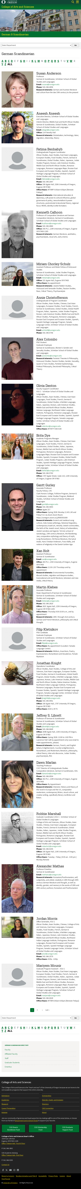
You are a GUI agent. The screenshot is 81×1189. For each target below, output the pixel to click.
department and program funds (26, 1121)
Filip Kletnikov (47, 629)
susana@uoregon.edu (50, 84)
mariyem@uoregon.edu (51, 995)
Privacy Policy (53, 1176)
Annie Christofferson (52, 297)
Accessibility (42, 1176)
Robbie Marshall (48, 813)
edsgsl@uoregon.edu (50, 130)
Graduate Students (12, 1062)
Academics (5, 1100)
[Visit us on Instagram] (14, 1170)
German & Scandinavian (15, 34)
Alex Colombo (46, 339)
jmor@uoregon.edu (49, 954)
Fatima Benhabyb (49, 149)
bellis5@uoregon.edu (50, 470)
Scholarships (46, 1096)
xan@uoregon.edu (49, 559)
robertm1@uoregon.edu (51, 846)
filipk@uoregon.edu (50, 643)
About (44, 1112)
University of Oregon (10, 1183)
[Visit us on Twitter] (6, 1170)
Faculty (7, 1049)
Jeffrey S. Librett (48, 715)
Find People (6, 1179)
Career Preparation (8, 1108)
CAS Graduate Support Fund (67, 1128)
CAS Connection (47, 1108)
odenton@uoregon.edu (51, 426)
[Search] (73, 2)
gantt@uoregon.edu (50, 504)
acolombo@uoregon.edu (52, 355)
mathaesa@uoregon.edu (51, 874)
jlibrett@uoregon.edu (50, 726)
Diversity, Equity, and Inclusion (52, 1100)
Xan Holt (42, 551)
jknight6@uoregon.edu (51, 698)
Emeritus (8, 1067)
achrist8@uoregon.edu (51, 330)
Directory (45, 1104)
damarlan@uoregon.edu (51, 773)
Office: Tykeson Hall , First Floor (12, 1155)
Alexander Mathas (50, 866)
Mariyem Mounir (48, 965)
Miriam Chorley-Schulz (53, 264)
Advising (4, 1112)
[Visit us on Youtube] (10, 1170)
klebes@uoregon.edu (50, 601)
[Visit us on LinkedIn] (18, 1170)
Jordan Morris (46, 918)
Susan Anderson (48, 73)
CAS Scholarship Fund (40, 1128)
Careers (62, 1176)
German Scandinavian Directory (16, 1045)
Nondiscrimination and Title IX (26, 1176)
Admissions (5, 1096)
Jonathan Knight (48, 663)
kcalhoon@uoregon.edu (51, 223)
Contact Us (5, 1165)
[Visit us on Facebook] (3, 1170)
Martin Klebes (47, 587)
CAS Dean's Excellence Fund (13, 1128)
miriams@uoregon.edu (51, 277)
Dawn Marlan (46, 762)
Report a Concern (8, 1176)
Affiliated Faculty (11, 1054)
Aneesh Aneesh (48, 113)
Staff (6, 1058)
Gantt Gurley (45, 485)
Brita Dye (43, 435)
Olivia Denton (46, 385)
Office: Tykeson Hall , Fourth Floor (13, 1143)
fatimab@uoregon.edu (51, 179)
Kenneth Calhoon (49, 212)
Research (5, 1104)
